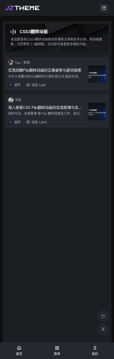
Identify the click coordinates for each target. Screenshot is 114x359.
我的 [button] (95, 354)
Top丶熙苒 (22, 63)
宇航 (18, 100)
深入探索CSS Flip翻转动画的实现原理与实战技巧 (45, 107)
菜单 (57, 354)
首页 (19, 354)
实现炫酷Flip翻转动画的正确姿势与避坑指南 (44, 70)
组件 (17, 85)
